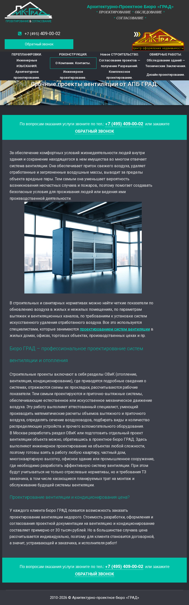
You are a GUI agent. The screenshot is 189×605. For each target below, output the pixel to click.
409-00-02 (42, 33)
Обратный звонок (39, 44)
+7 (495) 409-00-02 (124, 123)
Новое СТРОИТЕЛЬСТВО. (119, 54)
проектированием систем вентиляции (115, 329)
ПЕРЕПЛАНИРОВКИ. (27, 54)
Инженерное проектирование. (73, 74)
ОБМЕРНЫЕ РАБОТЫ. (165, 54)
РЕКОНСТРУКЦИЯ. (73, 54)
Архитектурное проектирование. (27, 74)
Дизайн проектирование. (165, 74)
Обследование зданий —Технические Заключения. (165, 63)
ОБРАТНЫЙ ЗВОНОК (94, 131)
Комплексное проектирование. (119, 74)
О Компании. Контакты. (73, 63)
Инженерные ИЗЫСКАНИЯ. (26, 63)
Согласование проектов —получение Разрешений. (119, 63)
